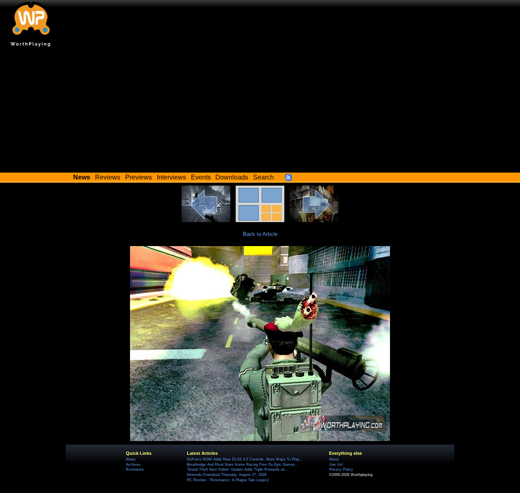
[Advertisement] (260, 112)
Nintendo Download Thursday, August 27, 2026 (226, 475)
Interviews (171, 177)
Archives (133, 465)
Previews (138, 177)
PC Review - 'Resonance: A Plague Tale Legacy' (228, 480)
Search (263, 177)
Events (201, 177)
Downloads (231, 177)
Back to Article (260, 234)
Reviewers (135, 469)
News (131, 459)
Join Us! (336, 465)
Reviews (107, 177)
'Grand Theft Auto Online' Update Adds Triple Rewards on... (237, 469)
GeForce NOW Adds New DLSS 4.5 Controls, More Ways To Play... (245, 459)
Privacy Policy (341, 469)
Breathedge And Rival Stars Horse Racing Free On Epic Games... (243, 465)
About (334, 459)
